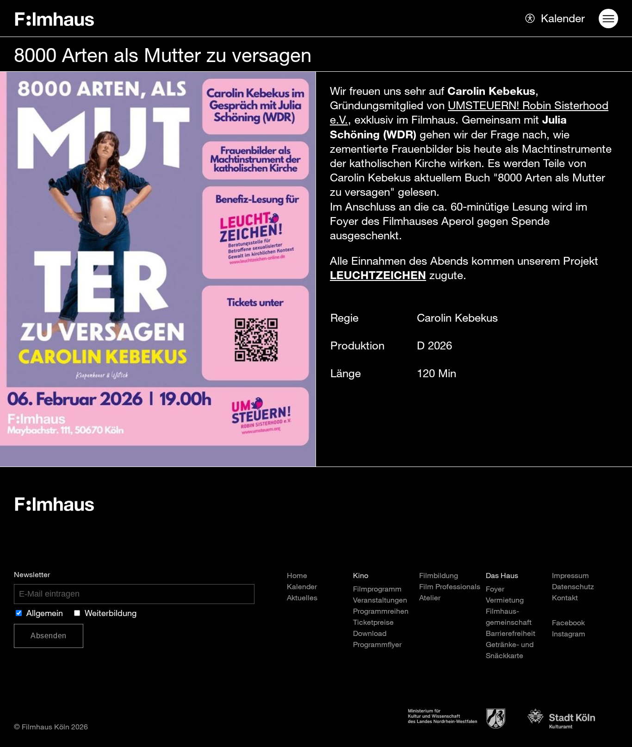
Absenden (49, 636)
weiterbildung (110, 614)
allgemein (44, 614)
